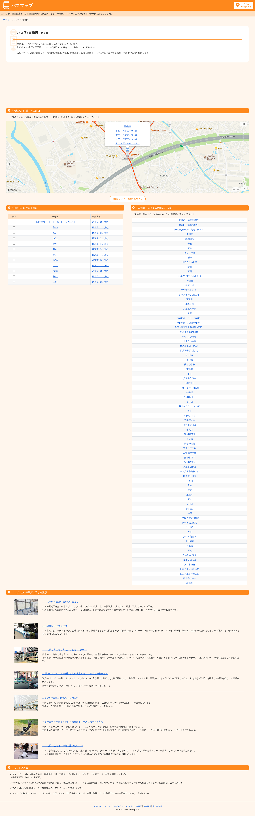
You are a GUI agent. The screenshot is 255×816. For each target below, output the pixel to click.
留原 (190, 313)
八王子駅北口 (189, 466)
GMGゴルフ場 (189, 555)
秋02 (55, 254)
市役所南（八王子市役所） (189, 318)
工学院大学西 (189, 452)
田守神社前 (189, 443)
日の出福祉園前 (189, 522)
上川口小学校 (189, 341)
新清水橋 (189, 285)
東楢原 (127, 126)
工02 (55, 265)
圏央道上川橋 (189, 476)
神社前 (189, 280)
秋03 (55, 260)
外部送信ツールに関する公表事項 (128, 806)
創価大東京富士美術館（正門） (190, 327)
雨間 (190, 271)
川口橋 (189, 439)
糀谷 (190, 248)
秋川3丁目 (190, 383)
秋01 (55, 243)
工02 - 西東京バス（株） (128, 143)
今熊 (190, 243)
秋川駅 (189, 527)
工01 (55, 282)
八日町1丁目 (190, 415)
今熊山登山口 (189, 425)
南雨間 (189, 369)
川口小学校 (189, 252)
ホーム (6, 19)
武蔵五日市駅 (189, 308)
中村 (190, 373)
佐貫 (190, 490)
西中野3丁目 (190, 462)
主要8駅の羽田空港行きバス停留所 (60, 697)
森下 (190, 411)
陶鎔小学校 (189, 364)
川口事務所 (189, 564)
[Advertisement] (127, 84)
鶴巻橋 (189, 392)
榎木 (190, 499)
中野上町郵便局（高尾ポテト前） (190, 229)
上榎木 (189, 494)
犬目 (190, 532)
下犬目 (189, 299)
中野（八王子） (189, 336)
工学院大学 (189, 420)
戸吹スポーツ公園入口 (189, 294)
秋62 (55, 276)
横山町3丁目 (190, 457)
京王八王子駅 (189, 448)
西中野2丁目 (190, 434)
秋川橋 (189, 355)
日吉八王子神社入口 (189, 569)
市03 (55, 271)
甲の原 (189, 359)
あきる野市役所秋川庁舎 (189, 276)
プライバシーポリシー (102, 806)
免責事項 (147, 806)
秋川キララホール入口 (189, 406)
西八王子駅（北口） (189, 345)
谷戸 (190, 513)
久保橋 (189, 545)
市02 (55, 238)
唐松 (190, 485)
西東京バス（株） (100, 222)
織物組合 (189, 238)
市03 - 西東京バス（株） (128, 135)
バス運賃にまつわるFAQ (54, 625)
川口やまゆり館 (189, 262)
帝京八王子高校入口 (189, 471)
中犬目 (189, 429)
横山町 (189, 583)
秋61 (55, 249)
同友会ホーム (189, 578)
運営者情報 (157, 806)
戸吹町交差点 (189, 536)
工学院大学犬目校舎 (189, 518)
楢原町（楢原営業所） (189, 220)
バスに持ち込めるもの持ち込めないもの (62, 745)
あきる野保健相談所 (189, 332)
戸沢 (190, 550)
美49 (55, 227)
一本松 (189, 480)
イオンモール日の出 (189, 387)
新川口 (189, 504)
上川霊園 (189, 541)
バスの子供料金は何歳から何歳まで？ (61, 601)
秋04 (55, 233)
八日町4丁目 (190, 397)
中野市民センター (189, 290)
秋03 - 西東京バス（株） (128, 139)
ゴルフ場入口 (189, 559)
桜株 (190, 257)
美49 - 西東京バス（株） (128, 131)
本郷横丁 (189, 508)
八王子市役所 (189, 378)
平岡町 (189, 234)
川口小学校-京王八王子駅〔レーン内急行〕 (55, 222)
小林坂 (189, 401)
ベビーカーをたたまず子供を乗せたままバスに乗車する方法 (72, 721)
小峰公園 (189, 304)
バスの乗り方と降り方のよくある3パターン (64, 649)
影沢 (190, 266)
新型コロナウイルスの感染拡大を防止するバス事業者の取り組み (75, 673)
